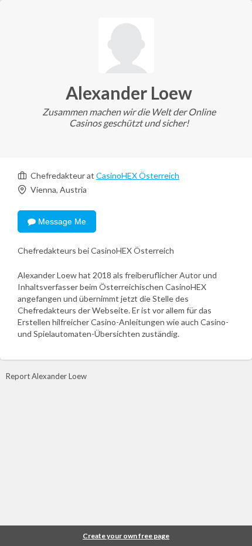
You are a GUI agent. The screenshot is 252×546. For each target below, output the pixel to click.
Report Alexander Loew (46, 376)
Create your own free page (126, 535)
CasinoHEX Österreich (137, 175)
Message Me (61, 221)
